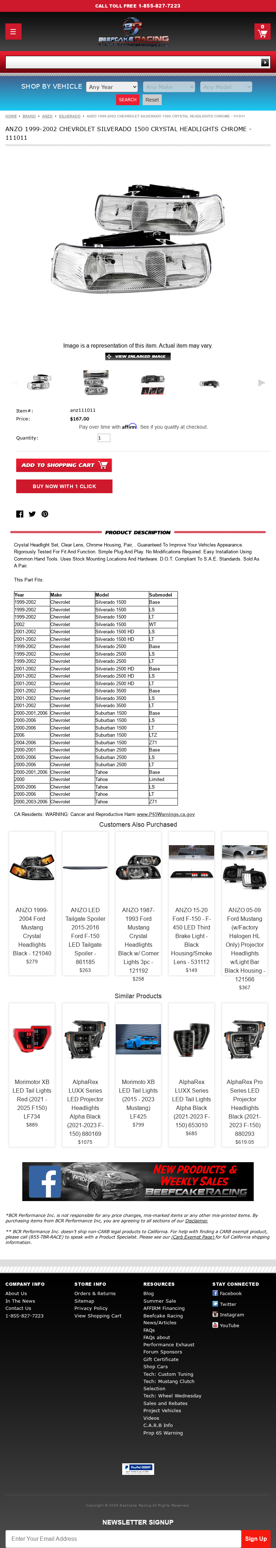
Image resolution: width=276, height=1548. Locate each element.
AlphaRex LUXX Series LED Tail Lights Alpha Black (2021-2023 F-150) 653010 (191, 1103)
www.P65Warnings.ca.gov (166, 814)
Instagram (232, 1314)
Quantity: (27, 438)
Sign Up (256, 1539)
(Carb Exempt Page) (193, 1237)
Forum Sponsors (162, 1352)
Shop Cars (155, 1366)
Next (262, 383)
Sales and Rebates (165, 1403)
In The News (20, 1301)
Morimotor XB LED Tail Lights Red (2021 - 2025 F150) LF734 (32, 1099)
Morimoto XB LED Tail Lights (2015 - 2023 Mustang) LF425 (138, 1099)
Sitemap (84, 1301)
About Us (16, 1293)
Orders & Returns (95, 1293)
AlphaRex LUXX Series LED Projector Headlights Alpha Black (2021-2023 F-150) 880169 (85, 1108)
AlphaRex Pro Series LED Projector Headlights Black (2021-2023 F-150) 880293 (245, 1108)
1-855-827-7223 (159, 5)
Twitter (228, 1304)
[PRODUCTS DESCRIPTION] (138, 532)
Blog (148, 1293)
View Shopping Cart (97, 1316)
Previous (14, 383)
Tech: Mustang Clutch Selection (168, 1384)
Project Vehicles (162, 1410)
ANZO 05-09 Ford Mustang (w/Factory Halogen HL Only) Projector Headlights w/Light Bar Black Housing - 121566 (245, 944)
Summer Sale (159, 1301)
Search (128, 99)
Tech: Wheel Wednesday (172, 1395)
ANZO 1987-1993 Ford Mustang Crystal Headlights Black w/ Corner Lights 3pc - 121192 (138, 940)
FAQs (149, 1330)
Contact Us (18, 1308)
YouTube (229, 1325)
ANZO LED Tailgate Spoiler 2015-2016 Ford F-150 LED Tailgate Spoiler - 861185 (85, 936)
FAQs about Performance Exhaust (168, 1340)
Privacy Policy (91, 1308)
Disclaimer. (196, 1220)
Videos (151, 1418)
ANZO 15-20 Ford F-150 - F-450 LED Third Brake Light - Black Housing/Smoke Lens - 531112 (191, 936)
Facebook (231, 1293)
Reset (152, 100)
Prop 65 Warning (163, 1433)
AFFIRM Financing (164, 1308)
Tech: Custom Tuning (168, 1374)
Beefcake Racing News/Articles (163, 1319)
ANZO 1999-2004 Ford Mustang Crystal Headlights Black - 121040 (32, 931)
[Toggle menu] (13, 31)
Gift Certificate (161, 1359)
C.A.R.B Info (158, 1425)
